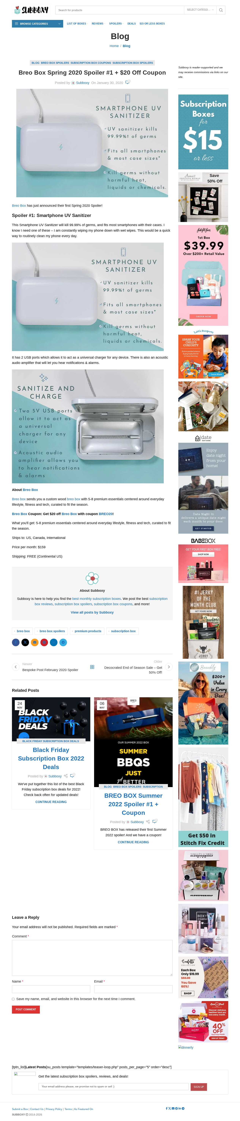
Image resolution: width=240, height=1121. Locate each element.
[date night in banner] (203, 484)
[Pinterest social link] (44, 642)
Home (114, 46)
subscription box (123, 631)
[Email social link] (35, 642)
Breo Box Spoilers (55, 62)
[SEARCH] (221, 10)
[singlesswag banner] (203, 875)
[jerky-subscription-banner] (203, 622)
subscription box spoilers (73, 604)
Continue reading (51, 802)
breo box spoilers (52, 631)
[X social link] (25, 642)
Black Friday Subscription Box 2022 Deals (51, 758)
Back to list (92, 667)
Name (17, 981)
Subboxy (82, 83)
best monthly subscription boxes (96, 599)
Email (99, 981)
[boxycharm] (203, 929)
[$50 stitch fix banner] (203, 797)
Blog (126, 46)
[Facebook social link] (16, 642)
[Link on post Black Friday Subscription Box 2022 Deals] (51, 719)
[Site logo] (31, 10)
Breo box (19, 499)
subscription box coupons (113, 604)
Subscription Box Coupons (91, 62)
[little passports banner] (203, 354)
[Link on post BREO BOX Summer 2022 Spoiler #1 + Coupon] (133, 742)
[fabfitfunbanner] (203, 275)
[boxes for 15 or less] (203, 132)
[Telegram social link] (63, 642)
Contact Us (36, 1109)
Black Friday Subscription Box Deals (50, 741)
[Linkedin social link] (53, 642)
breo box (73, 499)
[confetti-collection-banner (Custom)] (203, 977)
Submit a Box (20, 1109)
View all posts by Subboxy (92, 612)
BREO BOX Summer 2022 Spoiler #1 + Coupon (133, 804)
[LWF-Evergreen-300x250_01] (203, 1022)
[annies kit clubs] (203, 197)
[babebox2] (203, 559)
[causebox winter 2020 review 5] (203, 406)
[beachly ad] (203, 703)
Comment (20, 936)
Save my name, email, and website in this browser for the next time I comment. (75, 999)
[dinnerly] (185, 1047)
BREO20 (106, 514)
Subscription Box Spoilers (133, 62)
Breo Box (19, 205)
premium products (88, 631)
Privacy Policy (54, 1109)
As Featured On (83, 1109)
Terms (68, 1109)
